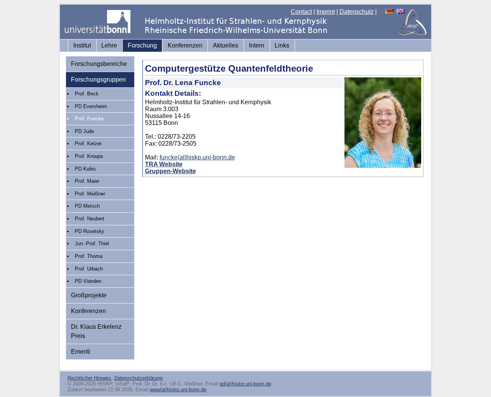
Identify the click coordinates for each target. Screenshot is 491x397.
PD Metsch (87, 206)
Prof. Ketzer (88, 143)
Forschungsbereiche (99, 64)
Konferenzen (185, 45)
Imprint (325, 11)
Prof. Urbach (89, 269)
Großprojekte (89, 295)
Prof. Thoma (88, 256)
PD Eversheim (91, 106)
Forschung (142, 45)
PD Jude (84, 131)
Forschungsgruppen (98, 79)
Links (282, 45)
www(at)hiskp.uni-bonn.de (178, 389)
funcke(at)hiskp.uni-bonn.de (197, 157)
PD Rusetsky (89, 231)
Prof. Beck (87, 94)
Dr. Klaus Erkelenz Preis (96, 331)
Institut (82, 45)
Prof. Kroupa (89, 156)
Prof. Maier (87, 181)
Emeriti (80, 351)
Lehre (109, 45)
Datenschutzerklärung (138, 378)
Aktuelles (225, 45)
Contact (301, 11)
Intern (256, 45)
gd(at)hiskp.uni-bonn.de (245, 384)
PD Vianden (88, 281)
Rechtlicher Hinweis (89, 378)
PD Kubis (85, 169)
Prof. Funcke (89, 118)
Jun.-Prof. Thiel (92, 243)
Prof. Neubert (89, 218)
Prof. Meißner (90, 194)
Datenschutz (356, 11)
